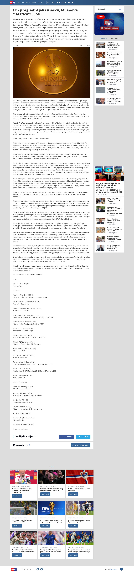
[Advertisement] (35, 458)
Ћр (53, 3)
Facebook (68, 437)
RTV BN (34, 3)
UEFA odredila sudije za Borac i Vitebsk (79, 490)
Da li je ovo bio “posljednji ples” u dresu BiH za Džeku (50, 551)
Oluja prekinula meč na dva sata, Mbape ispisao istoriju (79, 551)
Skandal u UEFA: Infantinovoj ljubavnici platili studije (51, 490)
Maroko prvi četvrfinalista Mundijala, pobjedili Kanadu (23, 551)
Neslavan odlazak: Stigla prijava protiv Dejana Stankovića (22, 490)
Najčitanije (114, 38)
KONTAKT (40, 3)
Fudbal (51, 467)
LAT (48, 3)
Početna (21, 3)
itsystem (113, 569)
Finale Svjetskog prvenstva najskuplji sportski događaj (51, 521)
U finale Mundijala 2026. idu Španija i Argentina (79, 521)
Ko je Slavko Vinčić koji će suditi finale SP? (22, 521)
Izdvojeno (103, 38)
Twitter (85, 437)
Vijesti (27, 3)
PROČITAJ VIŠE (17, 496)
